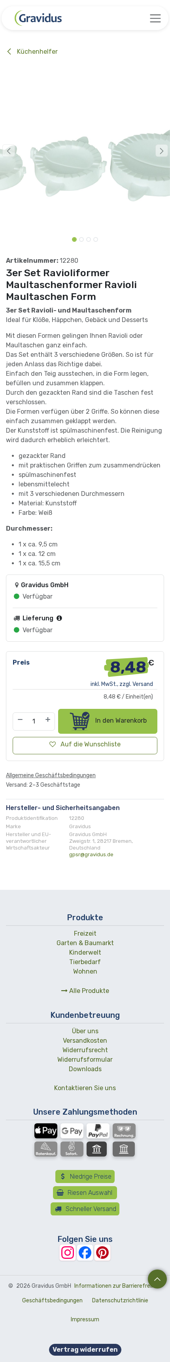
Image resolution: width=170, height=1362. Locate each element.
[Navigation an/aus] (155, 18)
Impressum (85, 1319)
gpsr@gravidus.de (91, 854)
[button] (8, 150)
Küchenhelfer (36, 51)
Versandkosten (85, 1040)
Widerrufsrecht (85, 1050)
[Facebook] (85, 1252)
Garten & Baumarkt (85, 943)
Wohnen (85, 971)
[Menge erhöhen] (48, 721)
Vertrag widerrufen (85, 1349)
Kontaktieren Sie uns (85, 1088)
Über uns (85, 1031)
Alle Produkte (88, 991)
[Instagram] (67, 1252)
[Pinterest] (102, 1252)
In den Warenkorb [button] (120, 721)
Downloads (85, 1069)
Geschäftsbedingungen (52, 1300)
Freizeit (85, 933)
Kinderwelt (85, 952)
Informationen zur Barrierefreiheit (118, 1286)
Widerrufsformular (85, 1059)
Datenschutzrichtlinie (120, 1300)
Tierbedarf (85, 962)
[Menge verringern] (19, 721)
